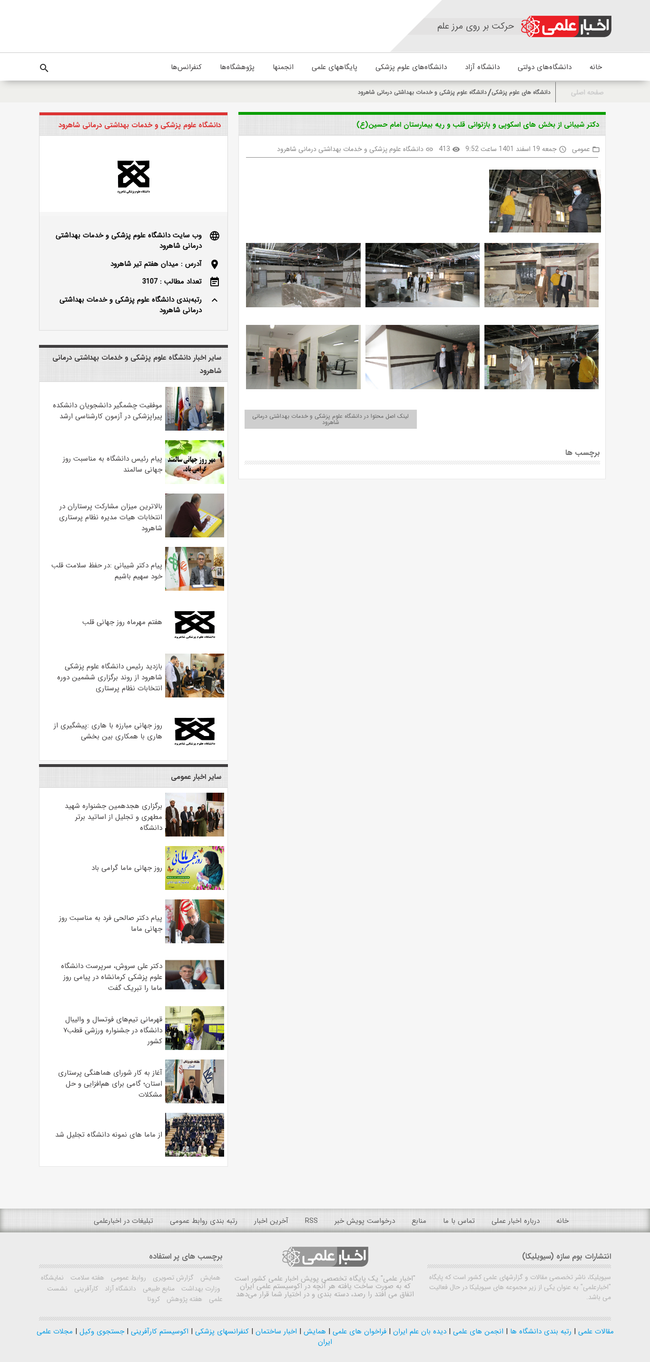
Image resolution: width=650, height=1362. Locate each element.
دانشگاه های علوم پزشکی (521, 92)
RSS (311, 1221)
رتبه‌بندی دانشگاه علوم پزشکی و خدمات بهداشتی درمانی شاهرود (130, 305)
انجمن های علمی (477, 1331)
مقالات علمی (595, 1331)
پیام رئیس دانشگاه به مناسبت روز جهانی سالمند (112, 464)
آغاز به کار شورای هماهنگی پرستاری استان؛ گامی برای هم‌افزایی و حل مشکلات (110, 1083)
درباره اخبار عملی (516, 1221)
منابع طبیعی (158, 1288)
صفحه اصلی (587, 93)
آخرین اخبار (271, 1221)
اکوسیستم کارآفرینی (158, 1331)
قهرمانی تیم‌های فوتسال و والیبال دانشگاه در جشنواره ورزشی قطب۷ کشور (112, 1030)
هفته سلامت (86, 1277)
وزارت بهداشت (199, 1288)
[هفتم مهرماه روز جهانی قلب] (194, 642)
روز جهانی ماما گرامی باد (126, 868)
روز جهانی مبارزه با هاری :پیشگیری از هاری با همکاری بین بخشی (108, 731)
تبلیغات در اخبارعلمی (123, 1221)
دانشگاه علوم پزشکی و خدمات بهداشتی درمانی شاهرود (422, 92)
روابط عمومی (127, 1277)
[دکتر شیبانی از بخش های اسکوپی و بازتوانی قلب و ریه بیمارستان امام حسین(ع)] (541, 203)
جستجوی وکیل (100, 1331)
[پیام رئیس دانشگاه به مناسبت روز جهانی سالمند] (194, 482)
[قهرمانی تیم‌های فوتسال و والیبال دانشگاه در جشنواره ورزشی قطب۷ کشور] (194, 1048)
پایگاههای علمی (334, 67)
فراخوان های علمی (358, 1331)
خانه (596, 67)
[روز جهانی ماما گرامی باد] (194, 888)
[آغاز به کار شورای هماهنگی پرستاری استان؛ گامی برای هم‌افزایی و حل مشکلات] (194, 1101)
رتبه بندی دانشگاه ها (539, 1331)
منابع (419, 1221)
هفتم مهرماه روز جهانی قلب (122, 622)
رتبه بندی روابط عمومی (203, 1221)
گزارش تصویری (172, 1277)
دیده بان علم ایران (418, 1331)
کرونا (154, 1299)
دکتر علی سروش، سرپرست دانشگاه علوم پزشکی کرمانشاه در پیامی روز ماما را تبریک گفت (111, 977)
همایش (209, 1277)
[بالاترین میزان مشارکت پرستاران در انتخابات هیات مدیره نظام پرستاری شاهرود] (194, 535)
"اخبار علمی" (398, 1278)
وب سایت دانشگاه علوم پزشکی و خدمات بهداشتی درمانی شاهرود (129, 241)
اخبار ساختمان (275, 1331)
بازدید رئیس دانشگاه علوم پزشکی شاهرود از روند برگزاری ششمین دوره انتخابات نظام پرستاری (109, 677)
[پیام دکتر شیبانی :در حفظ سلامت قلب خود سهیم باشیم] (194, 589)
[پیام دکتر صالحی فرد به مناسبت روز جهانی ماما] (194, 941)
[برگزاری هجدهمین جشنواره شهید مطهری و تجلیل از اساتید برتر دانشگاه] (194, 834)
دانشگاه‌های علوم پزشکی (411, 67)
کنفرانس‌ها (186, 67)
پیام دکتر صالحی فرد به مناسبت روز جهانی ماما (110, 923)
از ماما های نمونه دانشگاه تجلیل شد (108, 1134)
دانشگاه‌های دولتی (544, 67)
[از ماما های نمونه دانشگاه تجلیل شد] (194, 1154)
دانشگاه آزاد (482, 67)
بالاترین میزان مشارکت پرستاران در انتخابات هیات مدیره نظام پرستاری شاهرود (110, 517)
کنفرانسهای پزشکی (221, 1331)
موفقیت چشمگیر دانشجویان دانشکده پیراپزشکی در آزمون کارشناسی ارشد (107, 411)
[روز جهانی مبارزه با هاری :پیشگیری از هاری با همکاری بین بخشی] (194, 749)
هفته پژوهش (183, 1299)
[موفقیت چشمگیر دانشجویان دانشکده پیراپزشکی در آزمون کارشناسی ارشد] (194, 428)
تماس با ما (459, 1221)
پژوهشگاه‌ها (237, 67)
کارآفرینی (85, 1288)
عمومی (581, 149)
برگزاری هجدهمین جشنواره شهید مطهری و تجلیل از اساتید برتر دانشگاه (113, 817)
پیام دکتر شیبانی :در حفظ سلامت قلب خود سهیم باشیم (106, 571)
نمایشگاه (52, 1277)
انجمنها (283, 67)
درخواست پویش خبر (365, 1221)
